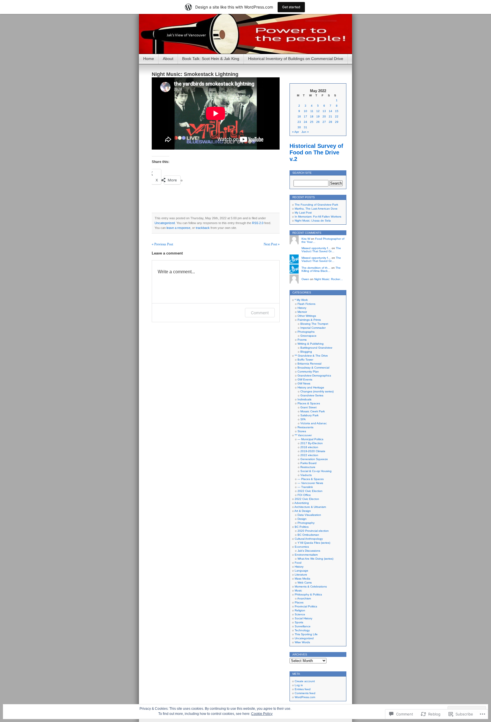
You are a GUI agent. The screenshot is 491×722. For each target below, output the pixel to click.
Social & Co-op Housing (316, 471)
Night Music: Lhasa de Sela (313, 220)
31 (305, 127)
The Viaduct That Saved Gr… (321, 250)
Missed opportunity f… (316, 248)
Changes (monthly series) (317, 391)
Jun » (305, 131)
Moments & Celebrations (311, 586)
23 (299, 121)
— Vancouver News (310, 483)
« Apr (295, 131)
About (168, 58)
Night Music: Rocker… (328, 279)
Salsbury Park (309, 415)
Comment (260, 312)
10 (305, 111)
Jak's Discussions (308, 550)
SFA (303, 419)
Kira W (305, 238)
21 (330, 116)
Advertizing (301, 502)
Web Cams (304, 582)
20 (324, 116)
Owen (305, 279)
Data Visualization (309, 514)
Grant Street (308, 407)
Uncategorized (165, 223)
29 (336, 121)
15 (336, 111)
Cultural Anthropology (309, 538)
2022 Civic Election (310, 491)
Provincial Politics (306, 606)
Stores (301, 431)
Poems (302, 339)
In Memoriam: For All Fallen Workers (318, 216)
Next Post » (272, 244)
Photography (306, 522)
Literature (301, 574)
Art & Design (302, 510)
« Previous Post (162, 244)
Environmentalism (306, 554)
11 (311, 111)
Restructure (307, 467)
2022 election (309, 455)
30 (299, 127)
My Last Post (303, 212)
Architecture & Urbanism (310, 506)
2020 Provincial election (313, 530)
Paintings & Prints (309, 319)
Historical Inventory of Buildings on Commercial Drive (295, 58)
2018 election (309, 447)
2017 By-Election (311, 443)
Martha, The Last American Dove (316, 208)
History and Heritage (310, 387)
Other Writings (306, 315)
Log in (299, 685)
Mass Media (302, 578)
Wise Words (302, 642)
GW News (303, 383)
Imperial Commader (313, 327)
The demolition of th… (315, 267)
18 (311, 116)
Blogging (306, 351)
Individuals (304, 399)
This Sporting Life (306, 634)
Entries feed (303, 689)
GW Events (304, 379)
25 (311, 121)
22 (336, 116)
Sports (299, 622)
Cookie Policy (261, 714)
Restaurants (305, 427)
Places (299, 602)
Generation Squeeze (314, 459)
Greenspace (308, 335)
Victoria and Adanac (313, 423)
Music (298, 590)
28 (330, 121)
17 (305, 116)
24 (305, 121)
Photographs (306, 331)
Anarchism (304, 598)
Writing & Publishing (310, 343)
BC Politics (302, 526)
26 (318, 121)
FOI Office (304, 494)
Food (298, 562)
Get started (291, 7)
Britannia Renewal (309, 363)
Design (302, 518)
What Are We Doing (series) (315, 558)
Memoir (302, 311)
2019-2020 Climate (312, 451)
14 (330, 111)
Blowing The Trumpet (314, 323)
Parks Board (308, 463)
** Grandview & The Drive (311, 355)
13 (324, 111)
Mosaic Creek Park (312, 411)
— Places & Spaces (310, 479)
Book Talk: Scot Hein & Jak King (210, 58)
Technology (302, 630)
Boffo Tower (305, 359)
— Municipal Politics (310, 439)
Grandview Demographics (314, 375)
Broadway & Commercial (313, 367)
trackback (203, 227)
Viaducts (306, 475)
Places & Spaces (308, 403)
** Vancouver (303, 435)
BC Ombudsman (308, 534)
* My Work (301, 299)
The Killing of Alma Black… (321, 269)
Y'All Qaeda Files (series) (313, 542)
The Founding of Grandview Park (316, 204)
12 (318, 111)
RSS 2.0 (257, 223)
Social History (303, 618)
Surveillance (303, 626)
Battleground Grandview (316, 347)
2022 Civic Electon (307, 498)
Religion (300, 610)
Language (301, 570)
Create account (305, 681)
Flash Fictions (306, 303)
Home (148, 58)
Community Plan (308, 371)
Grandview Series (311, 395)
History (301, 307)
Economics (302, 546)
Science (300, 614)
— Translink (305, 487)
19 (318, 116)
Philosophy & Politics (308, 594)
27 (324, 121)
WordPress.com (305, 697)
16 (299, 116)
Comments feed (305, 693)
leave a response (178, 227)
